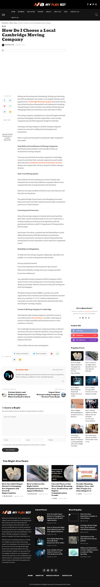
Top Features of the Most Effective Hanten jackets (88, 539)
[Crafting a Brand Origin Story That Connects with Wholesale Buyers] (73, 528)
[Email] (10, 111)
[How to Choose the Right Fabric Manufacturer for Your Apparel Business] (91, 356)
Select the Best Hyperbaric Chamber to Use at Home (88, 516)
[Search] (96, 15)
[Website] (63, 381)
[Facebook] (87, 4)
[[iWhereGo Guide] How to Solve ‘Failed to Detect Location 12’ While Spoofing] (73, 552)
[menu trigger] (4, 15)
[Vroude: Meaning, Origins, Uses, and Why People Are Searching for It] (87, 473)
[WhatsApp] (10, 106)
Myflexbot (38, 584)
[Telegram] (4, 111)
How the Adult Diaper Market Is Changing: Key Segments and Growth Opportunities (12, 488)
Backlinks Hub (9, 44)
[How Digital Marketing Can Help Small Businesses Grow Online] (77, 381)
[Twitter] (90, 4)
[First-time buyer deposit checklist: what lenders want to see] (91, 428)
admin (55, 498)
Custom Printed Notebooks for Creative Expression (7, 137)
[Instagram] (96, 4)
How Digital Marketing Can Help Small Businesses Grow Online (76, 392)
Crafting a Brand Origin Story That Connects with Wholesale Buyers (88, 527)
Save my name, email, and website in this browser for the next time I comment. (25, 445)
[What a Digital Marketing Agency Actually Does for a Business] (77, 403)
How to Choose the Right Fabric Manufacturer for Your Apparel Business (91, 367)
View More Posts (57, 369)
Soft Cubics (67, 584)
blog (4, 26)
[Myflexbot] (50, 4)
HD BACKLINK (8, 496)
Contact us (88, 311)
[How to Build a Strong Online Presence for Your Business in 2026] (91, 381)
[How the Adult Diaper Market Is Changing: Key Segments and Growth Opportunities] (77, 356)
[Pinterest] (93, 4)
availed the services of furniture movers (45, 163)
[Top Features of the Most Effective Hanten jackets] (73, 540)
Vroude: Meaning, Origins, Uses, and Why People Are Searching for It (85, 487)
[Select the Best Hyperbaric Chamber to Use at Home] (73, 517)
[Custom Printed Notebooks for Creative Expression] (7, 127)
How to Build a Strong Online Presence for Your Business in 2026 (54, 552)
